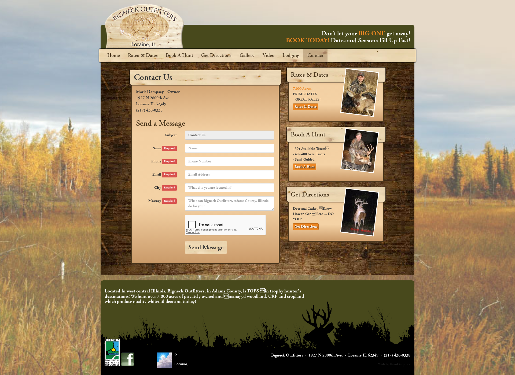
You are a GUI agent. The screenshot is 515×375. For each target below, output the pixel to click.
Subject (171, 135)
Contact (315, 55)
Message (161, 200)
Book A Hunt (179, 55)
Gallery (247, 55)
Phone (163, 161)
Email (163, 174)
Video (268, 55)
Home (113, 55)
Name (163, 148)
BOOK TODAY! (307, 40)
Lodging (290, 55)
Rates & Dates (143, 55)
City (164, 187)
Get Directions (216, 55)
